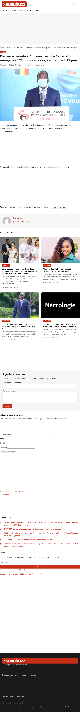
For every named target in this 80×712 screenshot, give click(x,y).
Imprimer (62, 207)
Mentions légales (17, 696)
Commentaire (6, 434)
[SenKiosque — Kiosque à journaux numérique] (40, 683)
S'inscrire (40, 567)
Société (3, 52)
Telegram (46, 207)
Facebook (13, 207)
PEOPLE (21, 10)
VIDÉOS (29, 10)
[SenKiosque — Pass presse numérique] (40, 503)
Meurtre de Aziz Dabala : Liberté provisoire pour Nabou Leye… (57, 270)
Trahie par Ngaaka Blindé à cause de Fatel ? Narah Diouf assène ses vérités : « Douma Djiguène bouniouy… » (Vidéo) (41, 534)
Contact (5, 696)
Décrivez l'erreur (9, 391)
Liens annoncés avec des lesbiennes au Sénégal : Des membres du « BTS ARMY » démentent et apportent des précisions (41, 545)
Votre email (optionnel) (11, 382)
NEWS (13, 10)
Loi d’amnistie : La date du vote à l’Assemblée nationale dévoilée (29, 540)
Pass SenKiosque (70, 707)
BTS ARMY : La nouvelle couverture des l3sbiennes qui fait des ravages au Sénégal (36, 529)
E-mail (3, 443)
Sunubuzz (18, 65)
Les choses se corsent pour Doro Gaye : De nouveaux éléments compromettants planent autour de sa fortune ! (19, 271)
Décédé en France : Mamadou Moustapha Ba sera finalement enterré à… (18, 326)
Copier (54, 207)
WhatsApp (27, 207)
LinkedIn (37, 207)
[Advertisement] (40, 28)
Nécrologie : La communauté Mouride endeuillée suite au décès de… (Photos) (60, 325)
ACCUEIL (6, 10)
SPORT (38, 10)
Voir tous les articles (21, 221)
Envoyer (7, 406)
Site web (3, 447)
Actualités (6, 266)
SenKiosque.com (19, 707)
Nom (2, 438)
